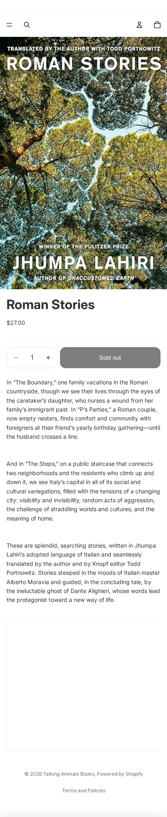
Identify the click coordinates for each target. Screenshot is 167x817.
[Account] (139, 25)
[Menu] (9, 24)
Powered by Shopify (120, 774)
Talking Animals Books (68, 774)
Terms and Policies (83, 790)
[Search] (27, 25)
